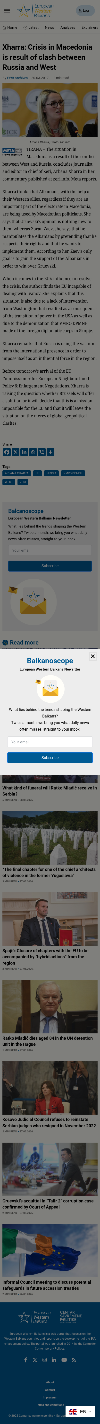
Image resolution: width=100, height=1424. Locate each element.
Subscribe (50, 757)
